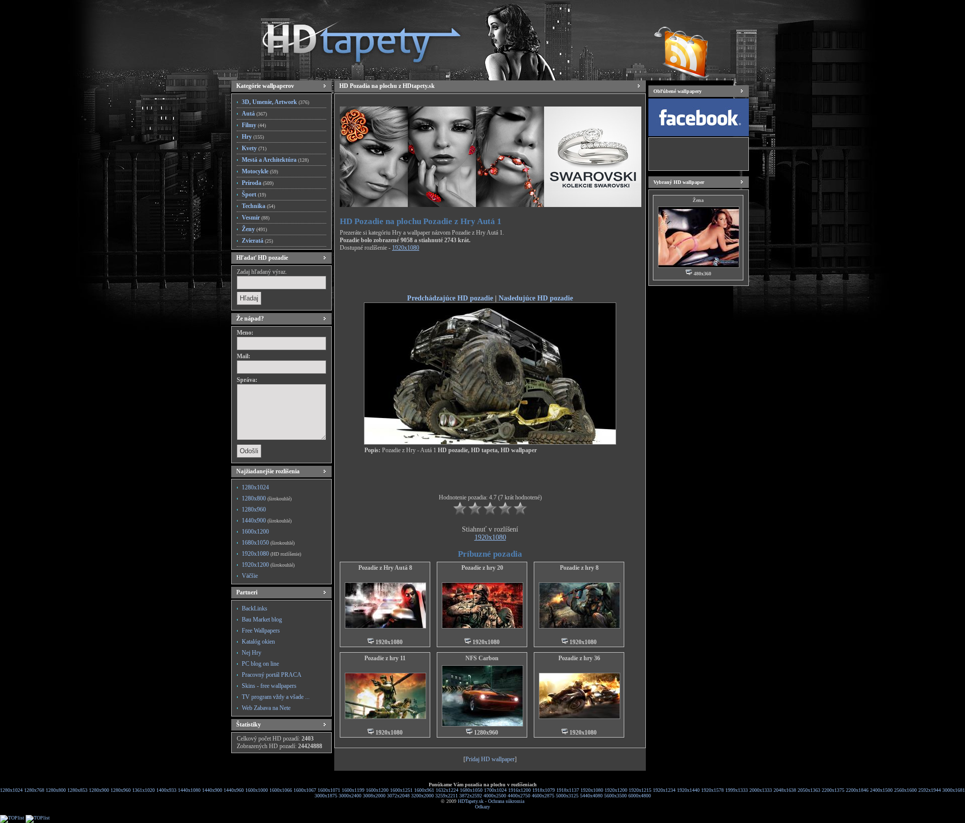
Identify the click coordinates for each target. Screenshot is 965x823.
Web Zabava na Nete (266, 707)
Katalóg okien (258, 641)
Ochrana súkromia (506, 801)
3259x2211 (446, 795)
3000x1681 (953, 790)
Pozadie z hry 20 (482, 567)
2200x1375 (833, 790)
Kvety (254, 148)
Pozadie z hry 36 (579, 658)
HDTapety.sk (471, 801)
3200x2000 (422, 795)
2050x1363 (809, 790)
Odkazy (482, 806)
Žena (698, 200)
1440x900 (267, 520)
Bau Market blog (262, 619)
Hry (253, 136)
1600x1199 (353, 790)
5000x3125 (567, 795)
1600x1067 (305, 790)
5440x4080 (591, 795)
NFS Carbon (482, 658)
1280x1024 (255, 487)
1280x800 (267, 498)
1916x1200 (519, 790)
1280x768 (34, 790)
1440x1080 (189, 790)
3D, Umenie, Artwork (275, 102)
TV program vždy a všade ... (276, 696)
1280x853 (77, 790)
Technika (258, 206)
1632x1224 (447, 790)
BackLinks (254, 608)
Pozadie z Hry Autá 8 (385, 567)
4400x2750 (519, 795)
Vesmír (255, 217)
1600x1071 (329, 790)
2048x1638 (785, 790)
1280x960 (254, 509)
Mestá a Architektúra (275, 159)
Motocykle (260, 171)
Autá (254, 113)
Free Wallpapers (261, 630)
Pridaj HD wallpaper (490, 759)
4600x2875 (543, 795)
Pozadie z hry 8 (579, 567)
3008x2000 (374, 795)
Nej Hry (251, 652)
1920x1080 (271, 553)
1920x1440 (688, 790)
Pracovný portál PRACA (272, 674)
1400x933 (166, 790)
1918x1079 (543, 790)
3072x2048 (398, 795)
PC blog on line (260, 663)
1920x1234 (664, 790)
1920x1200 (268, 564)
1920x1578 (712, 790)
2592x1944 (929, 790)
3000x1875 (326, 795)
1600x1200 (255, 531)
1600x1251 (401, 790)
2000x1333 (760, 790)
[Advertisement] (490, 274)
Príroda (257, 182)
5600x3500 (615, 795)
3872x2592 (470, 795)
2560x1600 (905, 790)
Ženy (254, 229)
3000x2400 (350, 795)
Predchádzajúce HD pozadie (450, 298)
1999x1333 (736, 790)
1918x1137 (567, 790)
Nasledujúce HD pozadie (536, 298)
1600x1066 (280, 790)
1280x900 (99, 790)
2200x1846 (857, 790)
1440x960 (234, 790)
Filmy (254, 125)
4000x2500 (495, 795)
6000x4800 (639, 795)
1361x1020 (143, 790)
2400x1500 (881, 790)
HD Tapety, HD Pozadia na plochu (351, 37)
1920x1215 (640, 790)
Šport (254, 194)
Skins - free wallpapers (269, 685)
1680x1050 (268, 542)
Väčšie (250, 575)
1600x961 (424, 790)
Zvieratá (257, 240)
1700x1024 (495, 790)
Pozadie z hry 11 (385, 658)
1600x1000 (256, 790)
